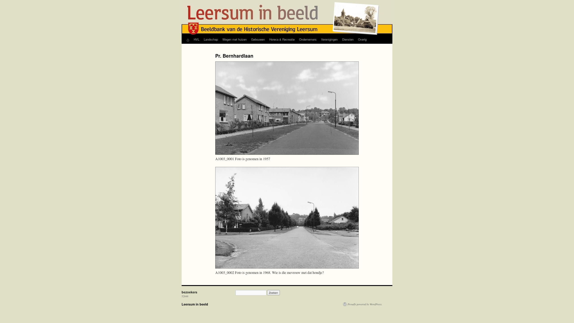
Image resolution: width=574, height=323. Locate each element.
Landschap (211, 39)
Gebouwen (258, 39)
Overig (362, 39)
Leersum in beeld (195, 304)
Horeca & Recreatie (282, 39)
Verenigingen (329, 39)
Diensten (348, 39)
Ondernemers (308, 39)
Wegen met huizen (234, 39)
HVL (196, 39)
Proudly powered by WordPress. (365, 304)
